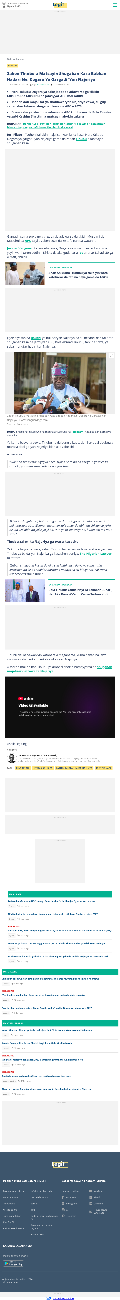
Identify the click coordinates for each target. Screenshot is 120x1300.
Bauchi (36, 338)
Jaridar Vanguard (20, 248)
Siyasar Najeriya (43, 768)
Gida (9, 59)
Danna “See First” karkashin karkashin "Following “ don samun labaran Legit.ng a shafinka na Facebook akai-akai (56, 125)
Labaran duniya (9, 1081)
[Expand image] (111, 355)
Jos (81, 252)
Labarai (20, 59)
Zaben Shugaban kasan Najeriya (74, 768)
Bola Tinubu (23, 768)
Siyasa (11, 906)
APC (28, 240)
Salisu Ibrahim (43, 84)
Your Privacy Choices (63, 1298)
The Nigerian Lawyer (96, 553)
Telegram (77, 431)
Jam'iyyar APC (103, 768)
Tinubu (81, 139)
